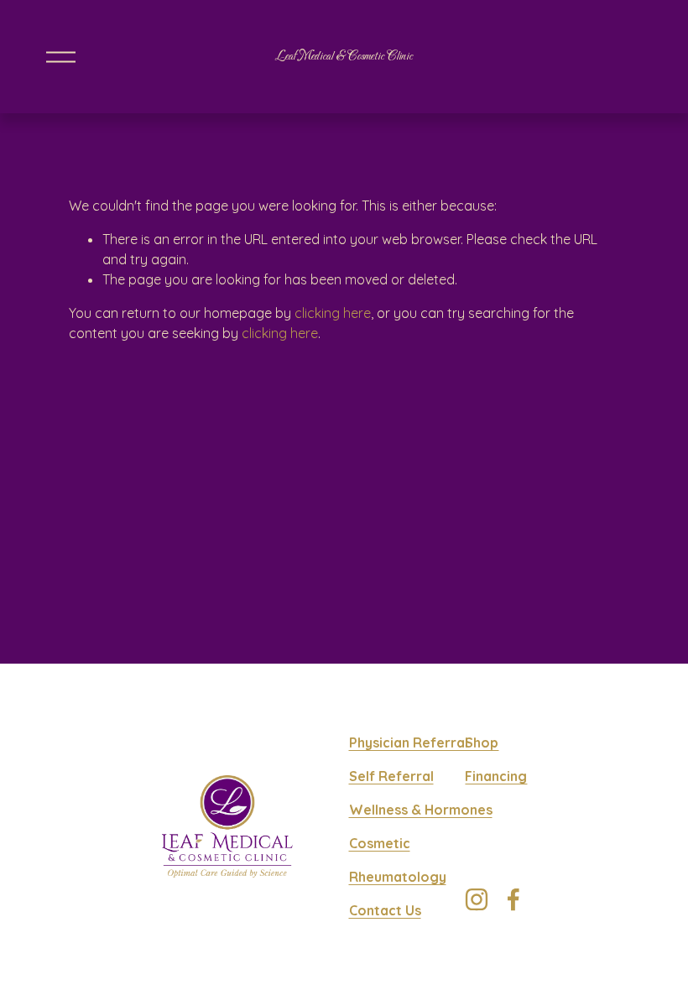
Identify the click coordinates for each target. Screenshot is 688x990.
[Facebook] (513, 899)
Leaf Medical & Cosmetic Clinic (344, 57)
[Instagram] (476, 899)
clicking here (332, 313)
